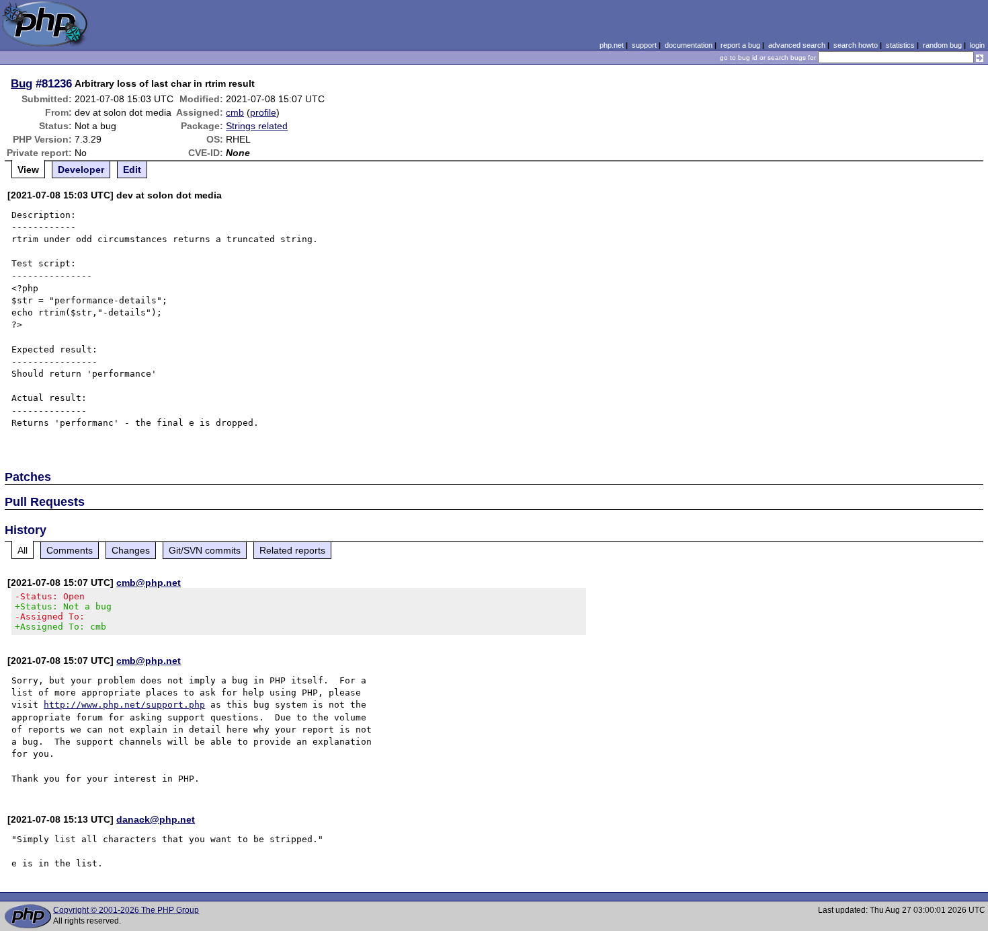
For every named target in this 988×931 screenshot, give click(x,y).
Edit (132, 169)
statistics (900, 45)
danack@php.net (155, 819)
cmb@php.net (148, 582)
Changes (131, 550)
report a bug (740, 45)
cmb (235, 112)
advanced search (796, 45)
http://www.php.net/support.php (124, 705)
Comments (69, 550)
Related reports (292, 550)
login (977, 45)
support (644, 45)
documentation (688, 45)
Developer (81, 169)
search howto (855, 45)
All (22, 550)
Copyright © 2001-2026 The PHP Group (126, 910)
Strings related (257, 125)
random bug (942, 45)
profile (263, 112)
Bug (21, 83)
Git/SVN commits (205, 550)
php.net (612, 45)
